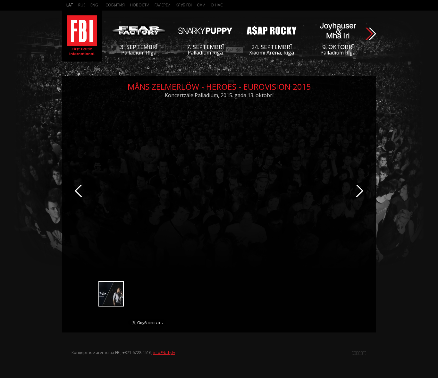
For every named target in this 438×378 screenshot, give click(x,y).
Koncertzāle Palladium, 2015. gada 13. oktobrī (219, 95)
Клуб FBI (184, 5)
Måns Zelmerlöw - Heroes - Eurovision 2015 (219, 86)
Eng (94, 5)
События (115, 5)
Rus (81, 5)
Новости (139, 5)
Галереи (163, 5)
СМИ (201, 5)
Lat (69, 5)
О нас (217, 5)
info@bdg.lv (164, 352)
